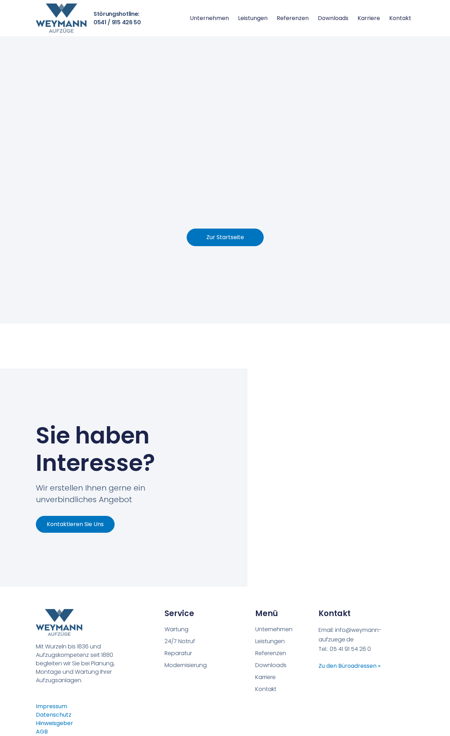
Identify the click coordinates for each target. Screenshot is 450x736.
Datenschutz (53, 715)
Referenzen (293, 18)
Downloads (333, 18)
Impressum (51, 706)
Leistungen (253, 18)
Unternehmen (209, 18)
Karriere (369, 18)
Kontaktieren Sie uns (75, 524)
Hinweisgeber (54, 723)
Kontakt (400, 18)
